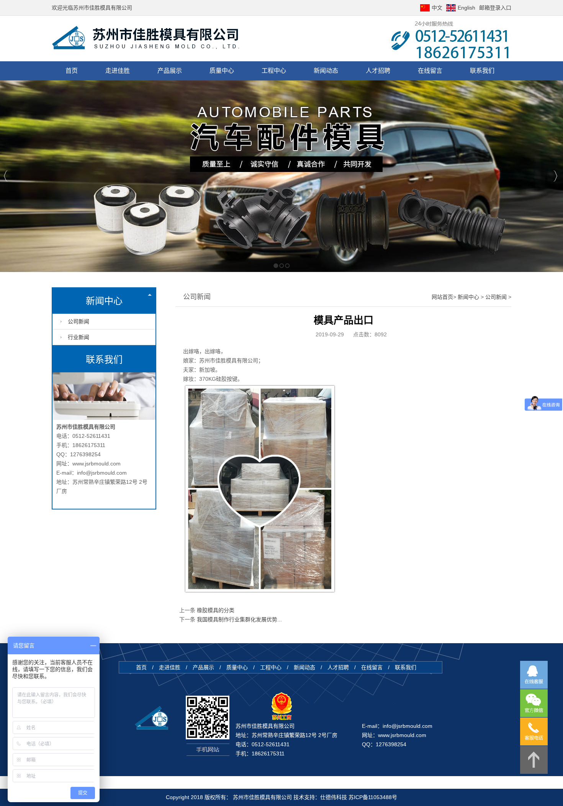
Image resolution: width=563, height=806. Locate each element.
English (466, 8)
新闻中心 (104, 301)
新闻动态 (304, 667)
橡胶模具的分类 (215, 610)
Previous (6, 176)
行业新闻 (78, 337)
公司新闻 (78, 321)
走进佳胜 (169, 667)
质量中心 (237, 667)
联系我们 (405, 667)
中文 (437, 8)
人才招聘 (338, 667)
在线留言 (372, 667)
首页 (142, 667)
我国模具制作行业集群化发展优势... (239, 619)
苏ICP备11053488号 (373, 797)
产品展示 (204, 667)
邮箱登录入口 (495, 8)
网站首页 (442, 297)
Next (555, 176)
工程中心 (271, 667)
